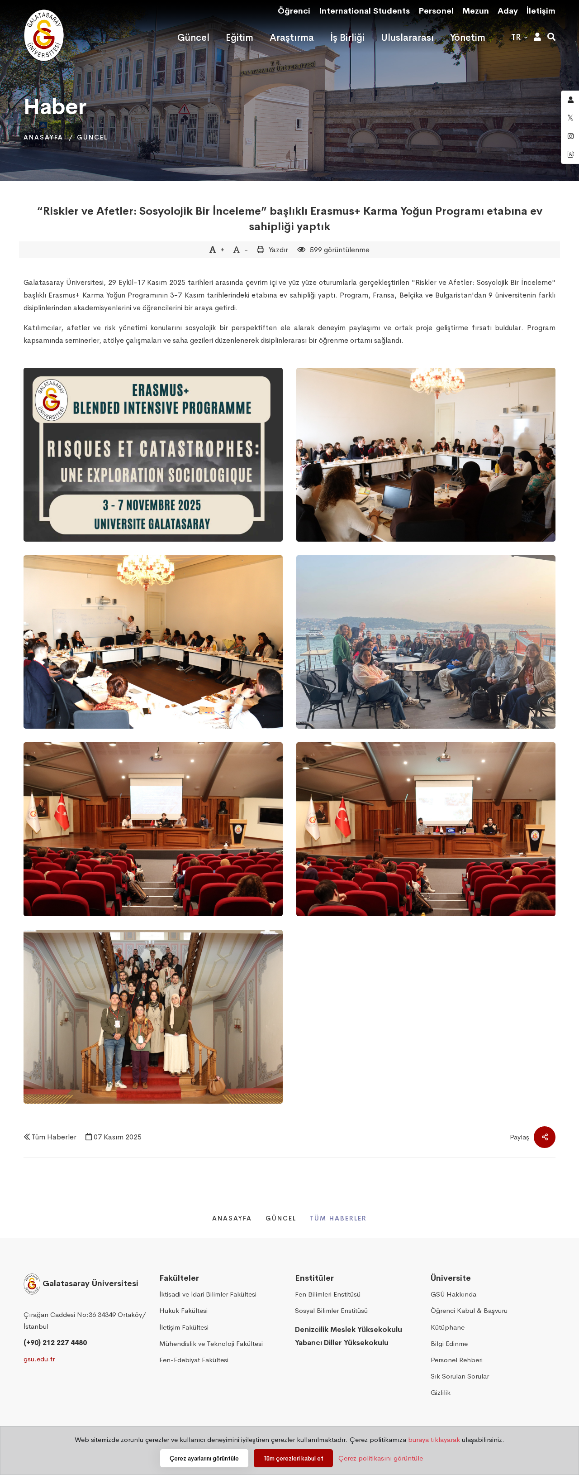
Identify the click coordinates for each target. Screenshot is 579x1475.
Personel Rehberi (457, 1359)
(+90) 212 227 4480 (55, 1342)
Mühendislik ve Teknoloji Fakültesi (211, 1343)
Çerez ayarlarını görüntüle (204, 1458)
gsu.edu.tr (39, 1359)
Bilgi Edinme (449, 1343)
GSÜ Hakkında (453, 1294)
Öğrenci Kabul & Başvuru (469, 1310)
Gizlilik (441, 1392)
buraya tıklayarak (434, 1439)
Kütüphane (448, 1327)
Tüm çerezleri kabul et (293, 1458)
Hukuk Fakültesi (183, 1310)
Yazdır (278, 250)
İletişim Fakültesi (184, 1327)
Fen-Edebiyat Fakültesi (193, 1359)
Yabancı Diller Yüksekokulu (342, 1342)
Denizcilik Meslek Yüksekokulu (348, 1329)
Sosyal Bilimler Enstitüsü (331, 1310)
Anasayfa (43, 137)
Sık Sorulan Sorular (460, 1376)
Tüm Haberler (54, 1137)
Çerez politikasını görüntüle (380, 1458)
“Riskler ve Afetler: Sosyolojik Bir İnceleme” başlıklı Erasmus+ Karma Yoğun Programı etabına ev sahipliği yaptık (289, 218)
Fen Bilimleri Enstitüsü (328, 1294)
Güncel (92, 137)
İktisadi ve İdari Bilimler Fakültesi (207, 1294)
